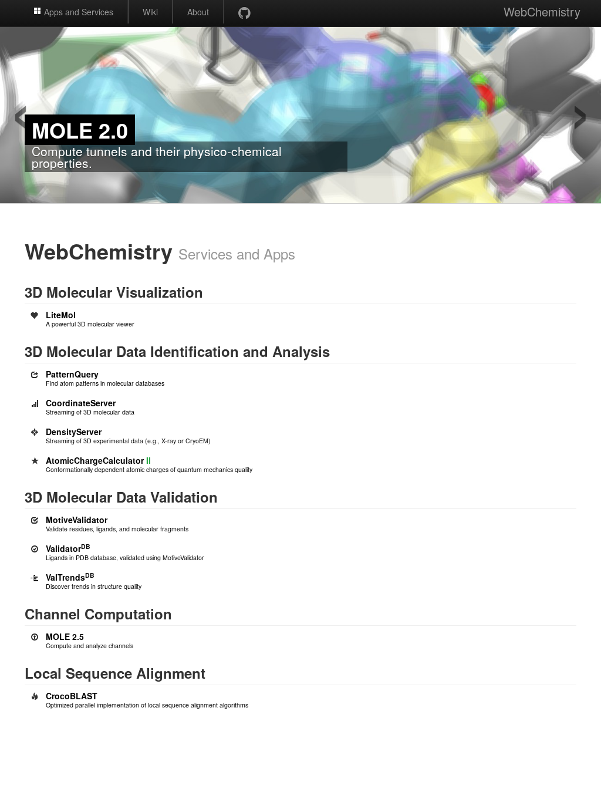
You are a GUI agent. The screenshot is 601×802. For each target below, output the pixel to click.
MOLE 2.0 (80, 129)
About (198, 12)
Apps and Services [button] (77, 12)
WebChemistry (542, 11)
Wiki (150, 12)
